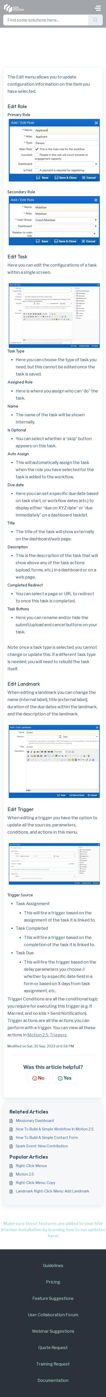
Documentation (53, 1380)
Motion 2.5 (25, 1174)
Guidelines (53, 1265)
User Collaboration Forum (53, 1314)
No (41, 1078)
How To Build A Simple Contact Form (47, 1137)
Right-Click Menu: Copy (35, 1182)
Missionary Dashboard (35, 1120)
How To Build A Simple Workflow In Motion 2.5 (55, 1129)
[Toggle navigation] (98, 8)
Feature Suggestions (53, 1298)
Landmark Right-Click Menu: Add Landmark (52, 1191)
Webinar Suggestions (53, 1331)
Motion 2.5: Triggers (47, 1034)
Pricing (53, 1282)
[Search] (95, 20)
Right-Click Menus (31, 1165)
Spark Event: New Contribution (42, 1146)
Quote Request (53, 1347)
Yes (68, 1078)
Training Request (53, 1364)
